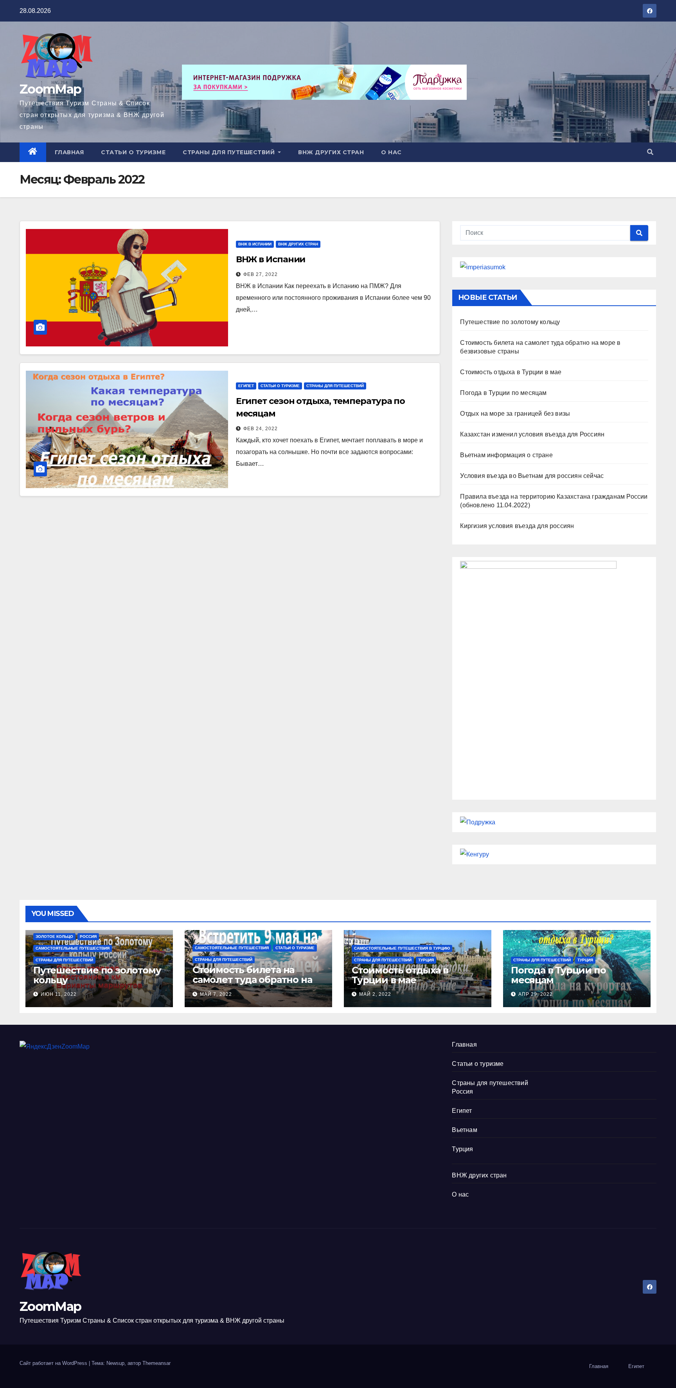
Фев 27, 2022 (260, 274)
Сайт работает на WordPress (54, 1363)
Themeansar (156, 1363)
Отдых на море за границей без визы (515, 413)
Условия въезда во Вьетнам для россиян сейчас (532, 475)
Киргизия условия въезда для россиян (517, 526)
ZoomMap (50, 89)
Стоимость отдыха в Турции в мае (510, 372)
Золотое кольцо (54, 936)
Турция (426, 960)
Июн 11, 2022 (59, 994)
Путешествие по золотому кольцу (510, 322)
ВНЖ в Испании (254, 244)
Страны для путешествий (230, 152)
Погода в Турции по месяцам (503, 392)
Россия (88, 936)
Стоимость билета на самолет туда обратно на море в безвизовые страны (257, 979)
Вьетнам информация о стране (506, 455)
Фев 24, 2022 (260, 428)
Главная (69, 152)
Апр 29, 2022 (535, 994)
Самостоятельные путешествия (73, 948)
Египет (246, 386)
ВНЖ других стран (331, 152)
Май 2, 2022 (375, 994)
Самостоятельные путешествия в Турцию (402, 948)
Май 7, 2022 (216, 994)
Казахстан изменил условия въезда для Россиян (532, 434)
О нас (391, 152)
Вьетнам (464, 1130)
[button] (650, 152)
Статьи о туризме (133, 152)
